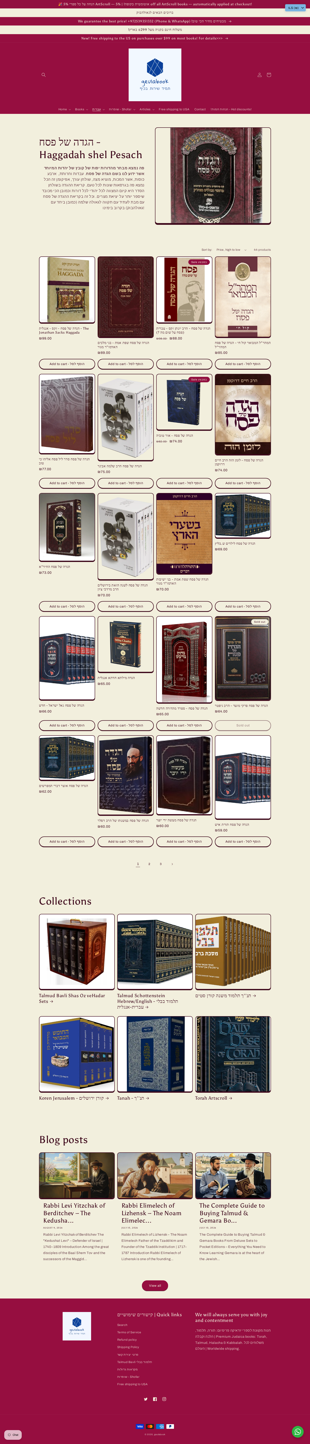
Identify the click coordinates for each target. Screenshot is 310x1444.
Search (122, 1325)
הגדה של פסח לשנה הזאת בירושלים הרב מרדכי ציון (123, 587)
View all (155, 1285)
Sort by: (207, 249)
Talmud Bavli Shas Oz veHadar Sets (72, 998)
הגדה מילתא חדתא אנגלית (116, 678)
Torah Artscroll (211, 1098)
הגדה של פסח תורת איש (232, 825)
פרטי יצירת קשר (128, 1354)
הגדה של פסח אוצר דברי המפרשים (63, 786)
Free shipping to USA (132, 1384)
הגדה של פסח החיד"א (54, 567)
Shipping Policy (128, 1347)
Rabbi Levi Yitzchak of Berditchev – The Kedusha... (74, 1213)
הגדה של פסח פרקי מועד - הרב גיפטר (241, 706)
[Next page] (172, 864)
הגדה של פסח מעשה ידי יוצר (176, 820)
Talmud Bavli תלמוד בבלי (134, 1362)
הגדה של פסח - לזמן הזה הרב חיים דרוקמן (239, 462)
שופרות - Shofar (128, 1376)
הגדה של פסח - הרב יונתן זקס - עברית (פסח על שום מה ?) (183, 330)
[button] (43, 74)
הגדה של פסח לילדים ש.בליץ (235, 544)
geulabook (159, 1434)
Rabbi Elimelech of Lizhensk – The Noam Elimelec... (151, 1213)
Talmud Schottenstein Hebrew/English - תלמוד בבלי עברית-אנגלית (147, 1001)
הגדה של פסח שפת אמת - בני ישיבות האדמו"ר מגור (182, 581)
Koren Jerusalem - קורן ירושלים (71, 1098)
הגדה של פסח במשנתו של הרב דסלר (123, 821)
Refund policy (127, 1339)
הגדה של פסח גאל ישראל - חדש (61, 705)
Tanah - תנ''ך (130, 1098)
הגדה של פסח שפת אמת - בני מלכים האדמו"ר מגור (123, 345)
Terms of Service (129, 1332)
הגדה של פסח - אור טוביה (174, 436)
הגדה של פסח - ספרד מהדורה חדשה (182, 708)
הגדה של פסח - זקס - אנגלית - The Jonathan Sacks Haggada (64, 330)
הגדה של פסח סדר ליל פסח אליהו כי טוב (64, 461)
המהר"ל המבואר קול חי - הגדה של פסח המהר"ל (243, 345)
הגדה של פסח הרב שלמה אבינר (120, 466)
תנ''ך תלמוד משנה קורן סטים (223, 995)
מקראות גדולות (127, 1369)
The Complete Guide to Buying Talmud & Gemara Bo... (232, 1213)
